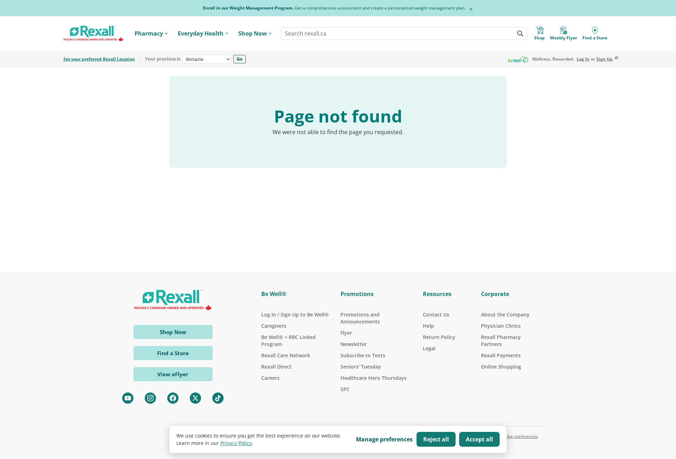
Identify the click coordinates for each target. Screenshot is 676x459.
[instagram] (150, 398)
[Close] (471, 9)
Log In (583, 59)
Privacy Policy (236, 443)
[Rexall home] (93, 34)
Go (240, 59)
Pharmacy (148, 33)
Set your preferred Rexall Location (99, 59)
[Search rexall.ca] (520, 33)
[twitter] (195, 398)
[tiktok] (218, 398)
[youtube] (127, 398)
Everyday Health (201, 33)
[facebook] (173, 398)
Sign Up (604, 59)
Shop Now (252, 33)
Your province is (162, 59)
